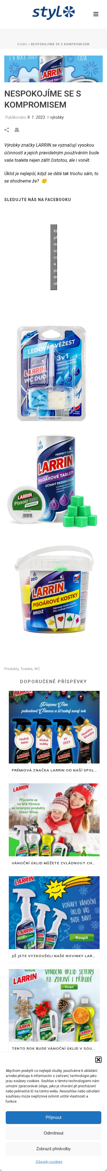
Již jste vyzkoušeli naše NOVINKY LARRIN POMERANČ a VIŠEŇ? (56, 956)
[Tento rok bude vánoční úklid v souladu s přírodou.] (54, 1005)
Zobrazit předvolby (53, 1148)
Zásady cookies (49, 1161)
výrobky (57, 117)
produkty (11, 669)
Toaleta (27, 669)
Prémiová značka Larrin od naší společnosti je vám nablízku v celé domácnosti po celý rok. (56, 770)
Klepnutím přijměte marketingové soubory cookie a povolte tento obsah (55, 257)
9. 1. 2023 (36, 117)
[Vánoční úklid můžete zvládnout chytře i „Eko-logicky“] (54, 819)
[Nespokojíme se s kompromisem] (53, 69)
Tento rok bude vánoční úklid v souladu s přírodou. (56, 1048)
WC (37, 669)
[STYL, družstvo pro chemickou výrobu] (53, 13)
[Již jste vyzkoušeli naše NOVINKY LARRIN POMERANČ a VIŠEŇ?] (54, 912)
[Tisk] (20, 129)
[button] (98, 1060)
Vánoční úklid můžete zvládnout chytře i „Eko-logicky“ (56, 863)
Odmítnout (53, 1133)
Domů (22, 44)
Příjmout (53, 1117)
